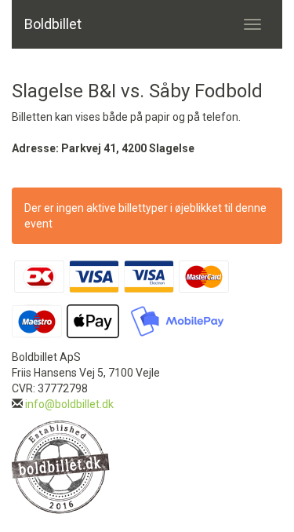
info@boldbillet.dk (69, 404)
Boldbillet (53, 24)
